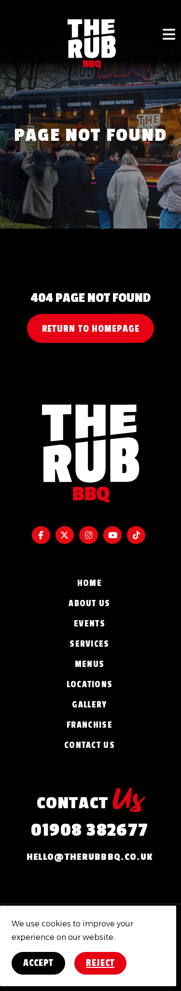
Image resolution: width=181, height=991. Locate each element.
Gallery (89, 704)
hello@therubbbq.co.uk (90, 857)
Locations (90, 684)
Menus (90, 664)
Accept (38, 963)
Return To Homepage (90, 329)
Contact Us (89, 745)
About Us (89, 603)
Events (89, 623)
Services (89, 643)
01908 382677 (90, 830)
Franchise (89, 724)
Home (89, 583)
